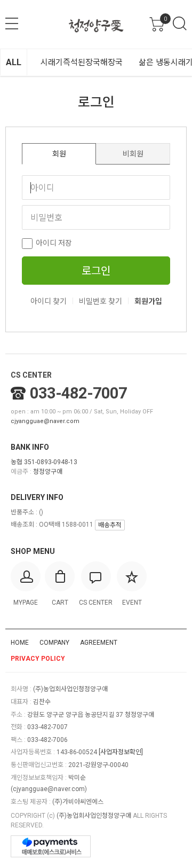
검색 (180, 23)
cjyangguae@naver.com (45, 421)
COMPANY (54, 642)
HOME (20, 642)
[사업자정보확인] (121, 752)
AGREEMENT (98, 642)
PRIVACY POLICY (38, 658)
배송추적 (110, 525)
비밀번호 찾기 (100, 301)
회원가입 (148, 301)
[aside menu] (11, 23)
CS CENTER (31, 375)
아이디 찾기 (48, 301)
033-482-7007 (78, 393)
